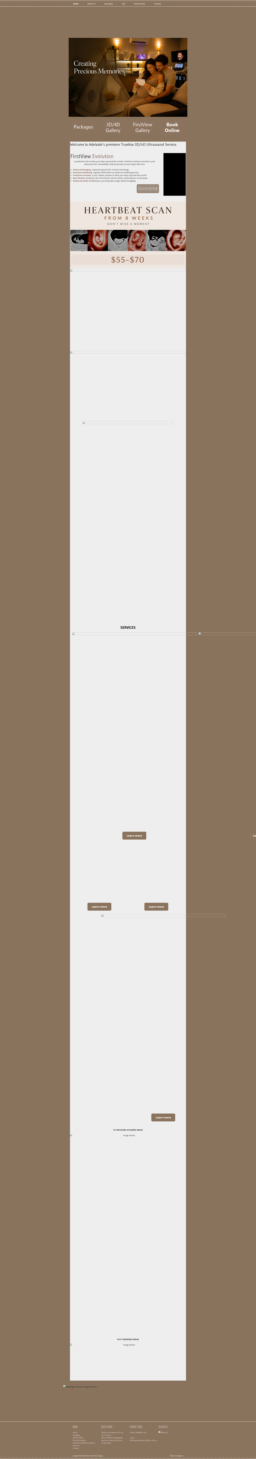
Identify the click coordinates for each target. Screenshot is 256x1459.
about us (91, 3)
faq (123, 3)
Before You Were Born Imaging (133, 22)
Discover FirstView (147, 188)
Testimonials (106, 1443)
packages (108, 3)
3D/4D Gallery (78, 1437)
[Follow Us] (163, 1432)
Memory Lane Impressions (111, 1440)
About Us (76, 1445)
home (75, 3)
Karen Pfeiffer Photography (112, 1437)
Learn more (134, 835)
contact (157, 3)
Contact (76, 1448)
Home (75, 1432)
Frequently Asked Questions (84, 1443)
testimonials (139, 3)
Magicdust (180, 1456)
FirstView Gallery (79, 1440)
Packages (76, 1435)
